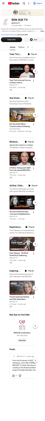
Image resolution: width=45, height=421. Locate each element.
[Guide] (3, 3)
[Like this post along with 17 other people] (13, 376)
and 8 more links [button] (22, 35)
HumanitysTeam (14, 129)
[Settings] (28, 3)
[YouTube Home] (13, 3)
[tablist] (22, 47)
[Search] (24, 3)
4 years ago (30, 356)
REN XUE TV (13, 85)
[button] (32, 47)
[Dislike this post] (20, 376)
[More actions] (33, 80)
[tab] (12, 47)
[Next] (35, 71)
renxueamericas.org (9, 35)
